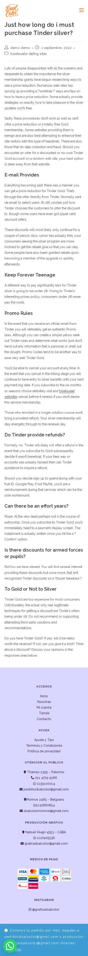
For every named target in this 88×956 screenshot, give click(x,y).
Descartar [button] (13, 949)
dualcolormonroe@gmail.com (46, 811)
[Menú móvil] (80, 10)
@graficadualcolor (45, 909)
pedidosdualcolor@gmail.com (46, 789)
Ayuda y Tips (44, 740)
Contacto (44, 719)
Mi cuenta (44, 707)
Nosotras (44, 702)
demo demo (20, 48)
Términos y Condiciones (44, 745)
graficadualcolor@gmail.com (46, 843)
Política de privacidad (44, 751)
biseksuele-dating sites (28, 54)
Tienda (44, 713)
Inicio (44, 696)
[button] (10, 946)
